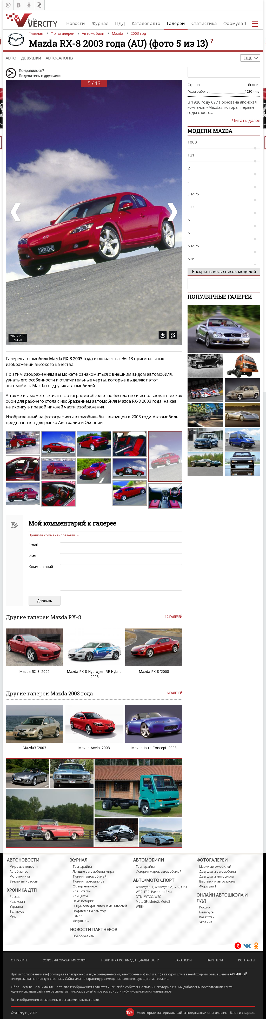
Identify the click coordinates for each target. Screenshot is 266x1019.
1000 (192, 142)
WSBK (140, 906)
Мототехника (20, 876)
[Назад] (16, 212)
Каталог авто (146, 23)
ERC (147, 892)
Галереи (176, 23)
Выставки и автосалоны (217, 881)
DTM (139, 896)
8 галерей (174, 693)
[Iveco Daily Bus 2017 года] (242, 440)
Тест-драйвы (82, 866)
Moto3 (165, 901)
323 (191, 206)
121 (191, 155)
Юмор (78, 916)
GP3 (184, 887)
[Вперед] (172, 212)
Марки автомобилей (215, 866)
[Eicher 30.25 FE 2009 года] (242, 366)
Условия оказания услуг (64, 960)
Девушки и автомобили (217, 871)
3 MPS (193, 193)
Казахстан (17, 901)
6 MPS (193, 245)
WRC (139, 892)
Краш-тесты (82, 891)
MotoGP (142, 901)
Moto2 (154, 901)
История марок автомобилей (159, 871)
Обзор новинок (85, 886)
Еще (247, 57)
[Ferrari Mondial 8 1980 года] (242, 464)
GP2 (176, 887)
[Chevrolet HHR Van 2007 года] (242, 390)
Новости (75, 23)
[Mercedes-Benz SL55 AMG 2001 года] (224, 329)
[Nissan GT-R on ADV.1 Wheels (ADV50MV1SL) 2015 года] (205, 415)
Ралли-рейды (161, 892)
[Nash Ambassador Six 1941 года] (205, 366)
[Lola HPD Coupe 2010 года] (205, 390)
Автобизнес (19, 871)
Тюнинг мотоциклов (88, 881)
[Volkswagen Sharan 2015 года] (205, 440)
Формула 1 (235, 23)
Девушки (31, 57)
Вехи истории (83, 901)
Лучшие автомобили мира (93, 871)
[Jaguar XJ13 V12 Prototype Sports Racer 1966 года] (205, 464)
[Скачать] (162, 335)
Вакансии (183, 960)
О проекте (19, 960)
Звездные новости (24, 881)
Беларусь (17, 911)
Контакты (246, 960)
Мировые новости (24, 866)
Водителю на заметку (89, 911)
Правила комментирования (52, 535)
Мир (13, 916)
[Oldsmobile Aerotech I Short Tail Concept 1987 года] (242, 415)
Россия (15, 896)
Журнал (100, 23)
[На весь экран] (173, 335)
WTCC (148, 896)
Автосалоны (60, 57)
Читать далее (246, 120)
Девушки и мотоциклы (216, 876)
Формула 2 (163, 887)
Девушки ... (81, 921)
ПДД (120, 23)
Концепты (80, 896)
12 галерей (173, 616)
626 (191, 258)
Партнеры (215, 960)
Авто (11, 57)
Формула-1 (144, 887)
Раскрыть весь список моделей (224, 271)
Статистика (204, 23)
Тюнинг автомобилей (90, 876)
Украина (16, 906)
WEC (158, 896)
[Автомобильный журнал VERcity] (31, 20)
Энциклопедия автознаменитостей (100, 906)
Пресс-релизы (84, 936)
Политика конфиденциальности (130, 960)
